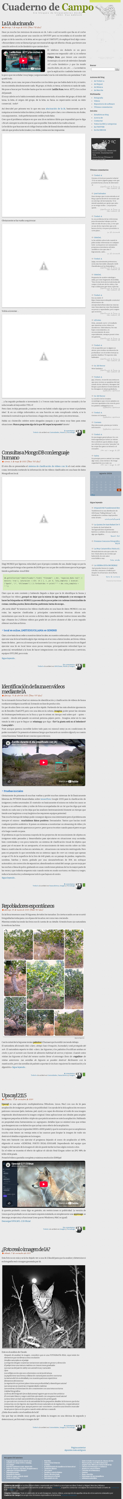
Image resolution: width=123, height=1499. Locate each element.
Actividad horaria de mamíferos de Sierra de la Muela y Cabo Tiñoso (66, 1467)
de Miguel (98, 84)
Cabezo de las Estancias (52, 1463)
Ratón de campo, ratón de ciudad (17, 1476)
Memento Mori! (115, 536)
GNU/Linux (58, 666)
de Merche (98, 90)
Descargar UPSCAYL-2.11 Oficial (16, 1221)
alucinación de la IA (55, 108)
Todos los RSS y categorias (105, 124)
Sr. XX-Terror (99, 366)
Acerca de (98, 118)
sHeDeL (97, 237)
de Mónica (98, 87)
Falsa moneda (115, 560)
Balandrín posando (12, 1472)
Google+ (11, 1490)
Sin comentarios (69, 664)
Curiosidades (54, 432)
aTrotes (97, 320)
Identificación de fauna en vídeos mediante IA (33, 689)
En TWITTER (99, 127)
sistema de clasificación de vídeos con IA (48, 466)
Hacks (65, 666)
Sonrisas (85, 1472)
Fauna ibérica (54, 886)
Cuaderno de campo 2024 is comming (18, 1463)
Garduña (47, 1465)
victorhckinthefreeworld (112, 519)
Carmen (97, 422)
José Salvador (100, 193)
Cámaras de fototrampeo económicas (94, 1467)
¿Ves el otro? (48, 1470)
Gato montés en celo (51, 1478)
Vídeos (97, 101)
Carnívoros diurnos (50, 1468)
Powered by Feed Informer (114, 580)
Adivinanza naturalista (89, 1478)
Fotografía (98, 98)
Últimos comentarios (103, 107)
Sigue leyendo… (9, 658)
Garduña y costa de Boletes (53, 1472)
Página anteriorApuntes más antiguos (75, 1448)
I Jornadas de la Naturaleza (91, 1470)
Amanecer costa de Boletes (91, 1468)
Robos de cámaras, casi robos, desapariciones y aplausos (25, 1468)
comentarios (69, 431)
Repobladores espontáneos (28, 906)
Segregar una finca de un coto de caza (19, 1461)
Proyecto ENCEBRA (13, 1478)
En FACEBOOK (100, 130)
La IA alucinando (18, 24)
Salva (96, 456)
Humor (62, 432)
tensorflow (46, 799)
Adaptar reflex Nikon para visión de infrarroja (97, 1465)
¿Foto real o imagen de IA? (26, 1249)
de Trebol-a (99, 81)
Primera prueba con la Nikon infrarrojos (95, 1463)
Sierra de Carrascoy (113, 577)
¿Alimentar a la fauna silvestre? (16, 1470)
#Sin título (47, 1461)
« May (92, 495)
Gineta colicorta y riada (51, 1474)
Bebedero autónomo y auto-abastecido (19, 1467)
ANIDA (117, 544)
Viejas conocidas (87, 1474)
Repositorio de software (104, 104)
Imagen (72, 666)
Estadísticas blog (101, 115)
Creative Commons (69, 1495)
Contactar (98, 121)
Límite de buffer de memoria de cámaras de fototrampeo (100, 1461)
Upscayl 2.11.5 (14, 1096)
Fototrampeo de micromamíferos (93, 1476)
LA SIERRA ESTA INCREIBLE (105, 565)
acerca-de (56, 1488)
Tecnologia (71, 432)
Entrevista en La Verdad (52, 1476)
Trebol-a (36, 432)
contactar (115, 1488)
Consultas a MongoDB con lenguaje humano (35, 455)
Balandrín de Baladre (13, 1474)
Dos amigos (10, 1465)
